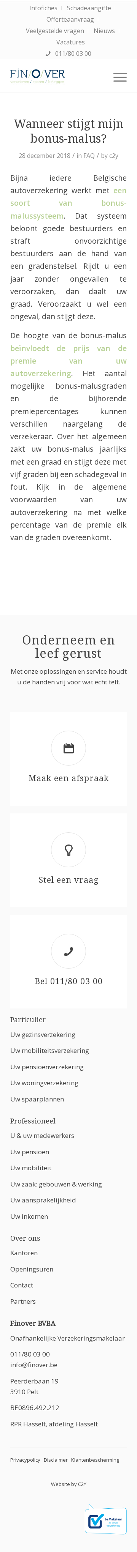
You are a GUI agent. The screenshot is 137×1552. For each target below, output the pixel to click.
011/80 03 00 (72, 53)
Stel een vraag (69, 880)
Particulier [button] (28, 1020)
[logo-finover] (57, 76)
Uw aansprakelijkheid (43, 1200)
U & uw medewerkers (42, 1135)
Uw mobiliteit (30, 1167)
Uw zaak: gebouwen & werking (56, 1184)
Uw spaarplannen (37, 1099)
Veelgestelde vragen (55, 31)
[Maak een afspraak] (68, 748)
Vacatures (70, 42)
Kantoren (24, 1252)
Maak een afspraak (69, 778)
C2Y (82, 1484)
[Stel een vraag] (68, 849)
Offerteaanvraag (70, 19)
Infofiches (43, 8)
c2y (113, 155)
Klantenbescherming (95, 1459)
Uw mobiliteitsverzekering (49, 1050)
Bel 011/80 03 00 (69, 981)
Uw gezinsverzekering (42, 1034)
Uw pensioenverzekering (47, 1066)
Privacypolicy (25, 1459)
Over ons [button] (25, 1238)
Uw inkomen (29, 1216)
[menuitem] (43, 8)
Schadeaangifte (89, 8)
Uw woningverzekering (44, 1082)
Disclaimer (56, 1459)
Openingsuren (31, 1269)
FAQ (89, 155)
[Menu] (116, 76)
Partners (23, 1301)
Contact (21, 1285)
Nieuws (104, 31)
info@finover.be (33, 1364)
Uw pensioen (29, 1151)
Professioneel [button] (33, 1121)
